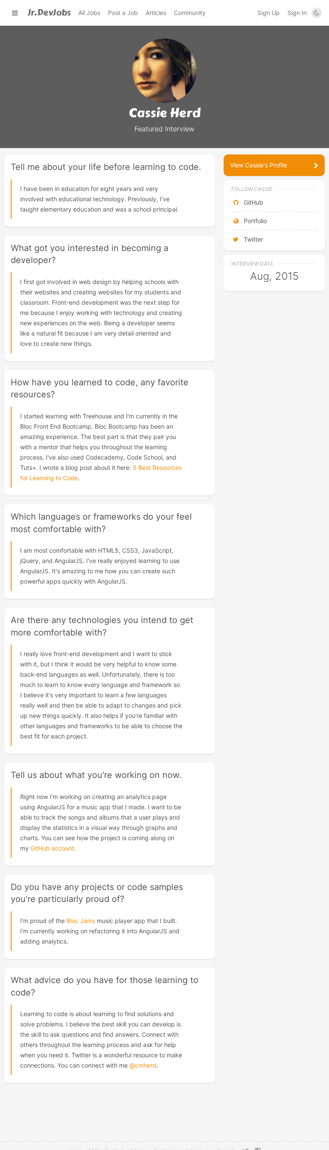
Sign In (297, 12)
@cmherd (142, 1065)
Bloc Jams (80, 920)
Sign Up (268, 12)
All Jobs (89, 12)
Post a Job (123, 12)
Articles (156, 12)
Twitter (252, 239)
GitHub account (52, 848)
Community (190, 12)
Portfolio (254, 220)
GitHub (252, 202)
